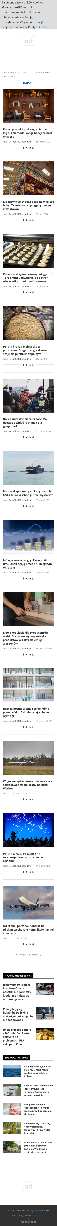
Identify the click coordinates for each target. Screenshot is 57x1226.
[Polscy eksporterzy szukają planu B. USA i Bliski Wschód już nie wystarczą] (28, 468)
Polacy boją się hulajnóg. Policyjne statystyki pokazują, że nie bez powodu (18, 1014)
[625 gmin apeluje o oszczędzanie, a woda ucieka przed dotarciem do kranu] (12, 1109)
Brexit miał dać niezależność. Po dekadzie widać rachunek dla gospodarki (25, 422)
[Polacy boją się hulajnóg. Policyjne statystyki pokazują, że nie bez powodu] (45, 1013)
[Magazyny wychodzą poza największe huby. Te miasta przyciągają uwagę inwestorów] (28, 178)
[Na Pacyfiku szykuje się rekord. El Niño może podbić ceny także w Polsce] (12, 1071)
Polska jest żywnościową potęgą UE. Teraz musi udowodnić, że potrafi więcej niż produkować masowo (28, 277)
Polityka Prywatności (38, 1210)
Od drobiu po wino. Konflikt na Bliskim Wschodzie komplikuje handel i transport (28, 929)
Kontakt (21, 1210)
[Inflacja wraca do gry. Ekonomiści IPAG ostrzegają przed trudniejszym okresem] (28, 537)
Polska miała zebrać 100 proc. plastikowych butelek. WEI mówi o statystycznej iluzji (38, 1147)
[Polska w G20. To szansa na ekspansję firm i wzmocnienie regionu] (28, 830)
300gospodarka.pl (38, 1215)
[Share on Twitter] (27, 147)
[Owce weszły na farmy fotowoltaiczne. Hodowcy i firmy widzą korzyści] (12, 1128)
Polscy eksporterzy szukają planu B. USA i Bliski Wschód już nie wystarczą (28, 493)
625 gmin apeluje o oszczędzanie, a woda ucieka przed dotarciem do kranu (38, 1109)
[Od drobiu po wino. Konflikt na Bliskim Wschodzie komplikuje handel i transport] (28, 903)
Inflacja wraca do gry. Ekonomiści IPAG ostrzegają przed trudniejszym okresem (27, 563)
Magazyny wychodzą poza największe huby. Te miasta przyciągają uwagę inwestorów (28, 205)
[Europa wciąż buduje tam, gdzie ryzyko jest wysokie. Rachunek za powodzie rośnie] (12, 1090)
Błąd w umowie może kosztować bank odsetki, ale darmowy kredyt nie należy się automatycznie (17, 992)
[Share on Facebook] (23, 147)
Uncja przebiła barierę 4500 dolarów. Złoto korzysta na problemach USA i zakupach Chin (17, 1037)
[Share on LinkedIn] (30, 147)
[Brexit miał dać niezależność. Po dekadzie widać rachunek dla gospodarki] (28, 396)
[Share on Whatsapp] (33, 147)
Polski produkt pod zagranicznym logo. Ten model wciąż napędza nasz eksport (27, 132)
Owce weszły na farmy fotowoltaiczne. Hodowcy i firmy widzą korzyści (37, 1128)
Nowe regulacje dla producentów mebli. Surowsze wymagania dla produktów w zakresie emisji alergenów (25, 638)
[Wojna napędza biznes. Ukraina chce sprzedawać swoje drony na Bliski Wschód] (28, 758)
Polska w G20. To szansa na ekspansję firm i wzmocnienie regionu (23, 857)
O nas (11, 1210)
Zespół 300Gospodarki (20, 141)
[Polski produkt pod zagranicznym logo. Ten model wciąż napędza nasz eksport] (28, 106)
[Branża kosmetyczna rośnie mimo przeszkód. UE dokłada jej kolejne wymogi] (28, 685)
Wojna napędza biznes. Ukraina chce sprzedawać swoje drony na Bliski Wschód (27, 784)
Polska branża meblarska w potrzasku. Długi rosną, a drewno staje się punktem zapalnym (25, 350)
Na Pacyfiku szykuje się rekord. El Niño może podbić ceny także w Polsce (37, 1071)
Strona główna (9, 72)
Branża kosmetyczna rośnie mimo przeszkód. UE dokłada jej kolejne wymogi (26, 712)
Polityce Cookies (38, 27)
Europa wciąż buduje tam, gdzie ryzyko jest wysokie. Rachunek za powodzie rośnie (39, 1090)
